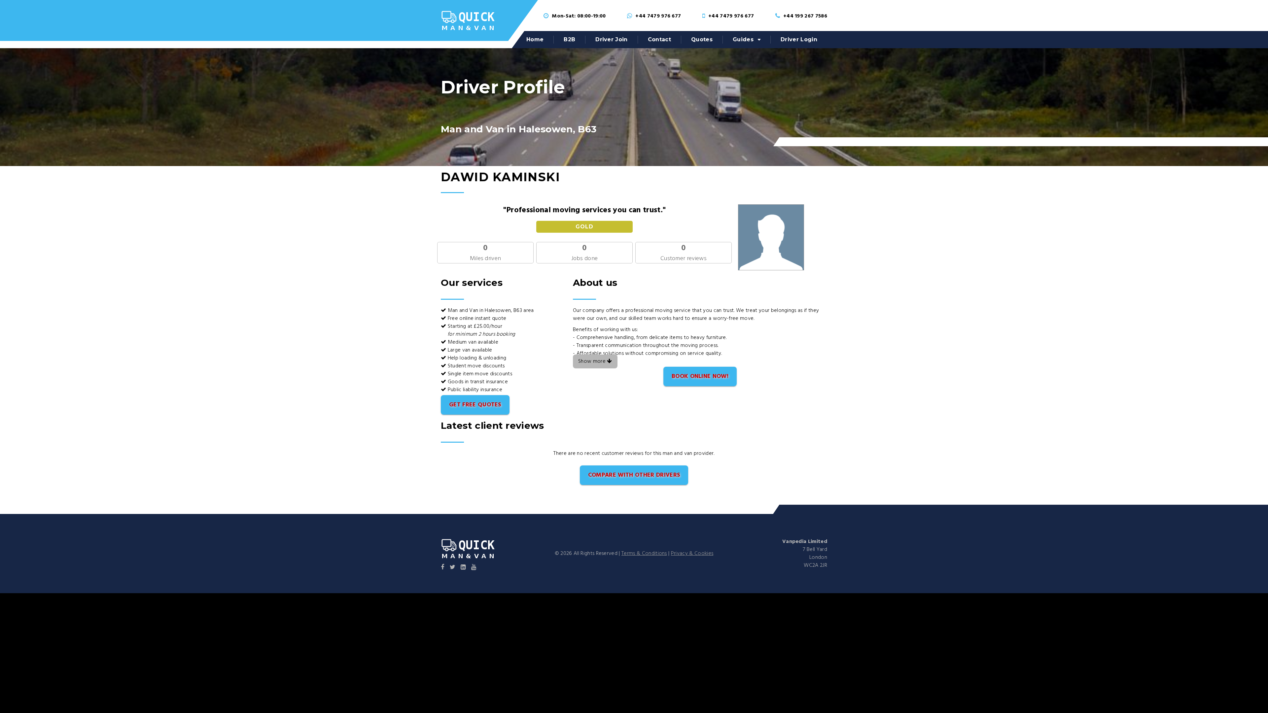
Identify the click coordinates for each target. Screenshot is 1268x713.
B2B (569, 39)
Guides (743, 39)
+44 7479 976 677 (658, 16)
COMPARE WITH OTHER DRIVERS (634, 475)
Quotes (702, 39)
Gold (584, 226)
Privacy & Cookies (692, 553)
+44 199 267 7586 (805, 16)
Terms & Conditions (644, 553)
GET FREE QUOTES (475, 405)
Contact (659, 39)
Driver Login (799, 39)
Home (535, 39)
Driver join (611, 39)
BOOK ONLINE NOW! (700, 376)
